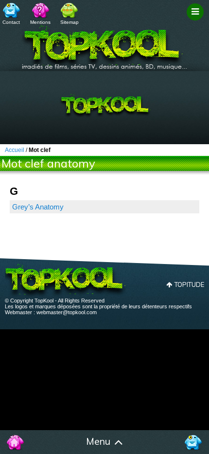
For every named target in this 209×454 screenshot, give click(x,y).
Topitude (189, 284)
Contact (11, 22)
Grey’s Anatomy (38, 207)
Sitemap (69, 22)
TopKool (104, 44)
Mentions (40, 22)
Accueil (16, 442)
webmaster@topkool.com (66, 312)
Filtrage (197, 20)
